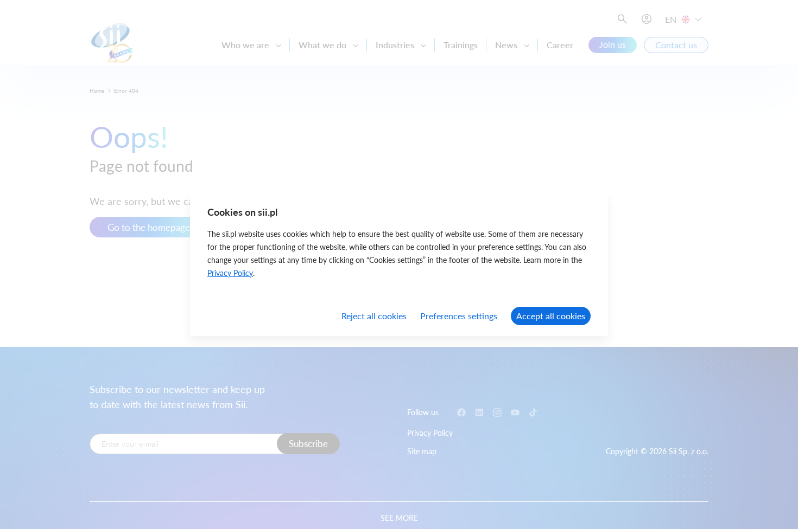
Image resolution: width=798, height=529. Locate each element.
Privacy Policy (230, 273)
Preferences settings (458, 316)
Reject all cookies (374, 316)
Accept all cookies (550, 316)
